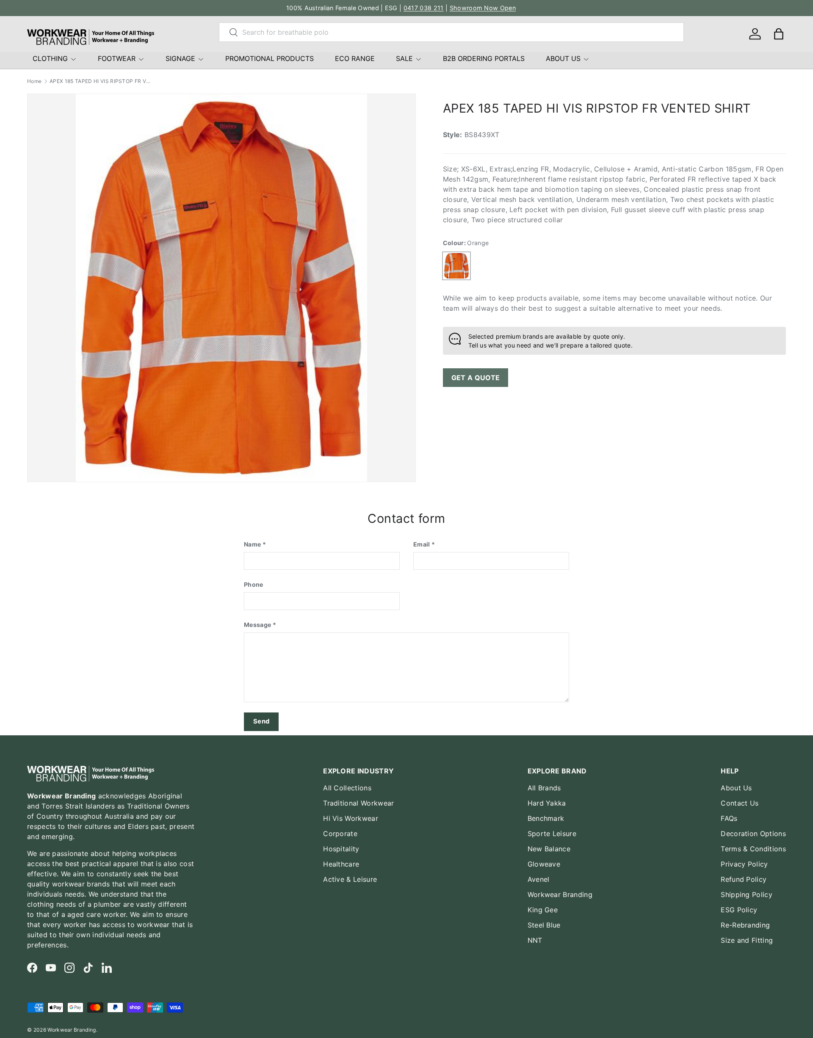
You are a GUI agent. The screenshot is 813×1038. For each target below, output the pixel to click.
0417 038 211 (424, 7)
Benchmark (546, 818)
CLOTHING (50, 58)
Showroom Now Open (483, 7)
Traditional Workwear (358, 803)
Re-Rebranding (745, 925)
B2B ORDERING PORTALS (484, 58)
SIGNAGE (180, 58)
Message (257, 624)
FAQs (729, 818)
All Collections (347, 788)
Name (252, 544)
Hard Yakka (547, 803)
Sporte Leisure (552, 833)
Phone (253, 584)
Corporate (340, 833)
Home (34, 81)
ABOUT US (563, 58)
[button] (778, 34)
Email (421, 544)
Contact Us (739, 803)
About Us (736, 788)
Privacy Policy (744, 864)
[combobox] (451, 32)
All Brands (544, 788)
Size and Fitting (747, 940)
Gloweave (544, 864)
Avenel (539, 879)
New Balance (549, 849)
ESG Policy (739, 909)
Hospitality (341, 849)
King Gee (543, 909)
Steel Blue (544, 925)
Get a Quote (475, 377)
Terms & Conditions (753, 849)
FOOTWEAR (117, 58)
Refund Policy (743, 879)
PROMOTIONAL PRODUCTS (269, 58)
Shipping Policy (746, 894)
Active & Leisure (350, 879)
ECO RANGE (355, 58)
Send (261, 721)
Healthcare (341, 864)
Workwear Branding (560, 894)
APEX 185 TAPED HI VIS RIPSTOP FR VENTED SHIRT (100, 81)
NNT (535, 940)
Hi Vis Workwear (350, 818)
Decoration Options (753, 833)
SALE (404, 58)
